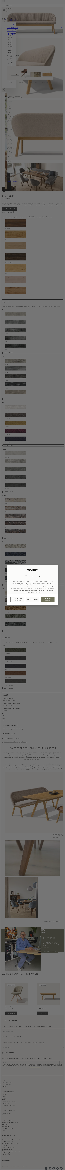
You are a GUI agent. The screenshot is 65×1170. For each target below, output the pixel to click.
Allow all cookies (48, 599)
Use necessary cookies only (17, 599)
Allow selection (32, 599)
